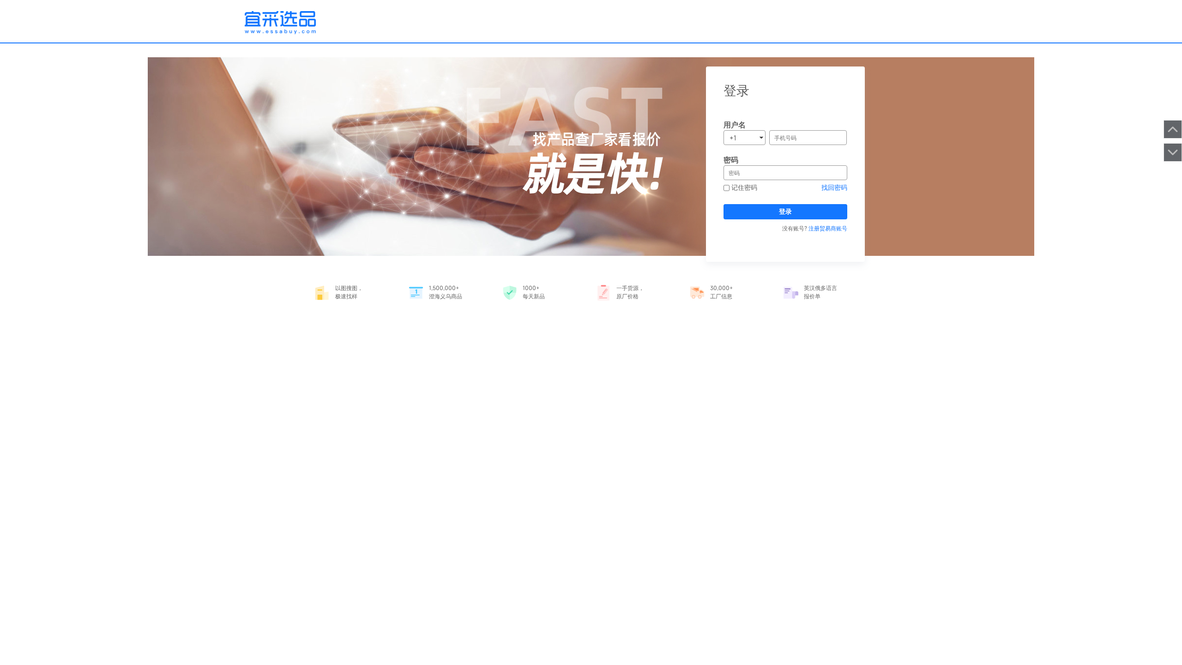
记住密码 (743, 187)
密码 (731, 160)
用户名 (735, 125)
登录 (785, 211)
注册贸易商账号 (827, 228)
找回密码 (834, 187)
